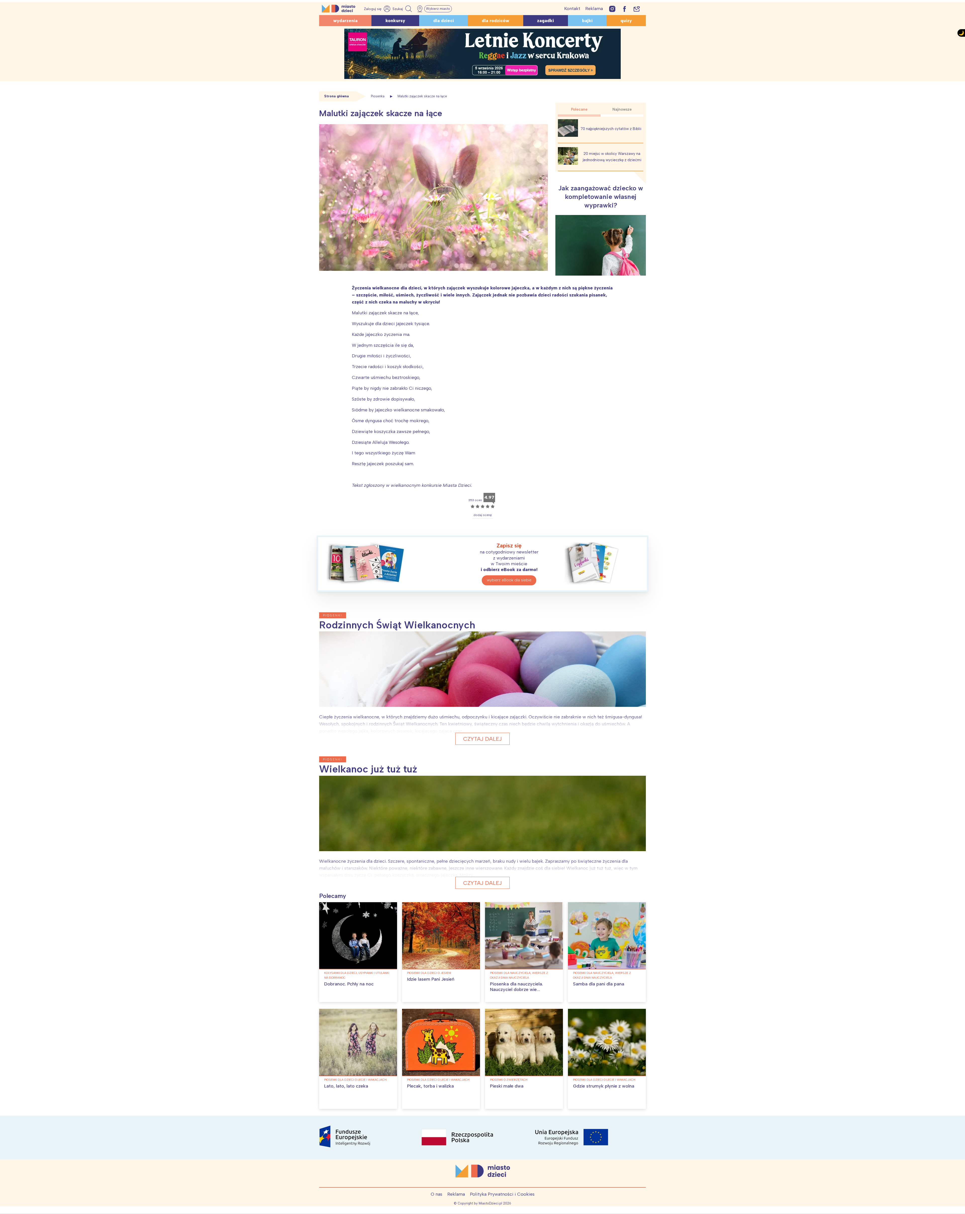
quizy (626, 20)
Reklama (594, 8)
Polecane (579, 109)
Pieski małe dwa (506, 1086)
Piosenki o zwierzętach (508, 1079)
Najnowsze (622, 109)
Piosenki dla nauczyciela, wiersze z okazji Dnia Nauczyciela (519, 975)
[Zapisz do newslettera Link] (636, 9)
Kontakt (572, 8)
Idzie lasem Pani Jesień (430, 979)
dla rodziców (495, 20)
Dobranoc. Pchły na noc (349, 984)
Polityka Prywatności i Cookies (502, 1194)
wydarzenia (345, 20)
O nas (436, 1194)
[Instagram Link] (612, 9)
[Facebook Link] (624, 9)
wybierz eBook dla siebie (509, 580)
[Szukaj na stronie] (403, 9)
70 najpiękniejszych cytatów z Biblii (611, 128)
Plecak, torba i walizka (430, 1086)
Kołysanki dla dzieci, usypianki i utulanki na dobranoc (356, 975)
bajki (587, 20)
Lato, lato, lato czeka (346, 1086)
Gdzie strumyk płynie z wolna (603, 1086)
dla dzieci (443, 20)
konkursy (395, 20)
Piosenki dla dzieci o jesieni (429, 973)
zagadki (545, 20)
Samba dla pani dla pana (598, 984)
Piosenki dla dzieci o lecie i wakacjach (355, 1079)
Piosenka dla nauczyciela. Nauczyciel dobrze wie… (516, 986)
